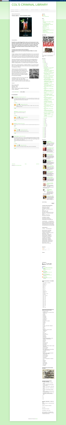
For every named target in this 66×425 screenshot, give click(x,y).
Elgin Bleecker (16, 111)
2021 (44, 127)
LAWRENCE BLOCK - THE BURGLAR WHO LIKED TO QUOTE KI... (49, 90)
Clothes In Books (16, 136)
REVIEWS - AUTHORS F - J (25, 9)
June (44, 120)
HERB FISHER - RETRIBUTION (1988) (49, 75)
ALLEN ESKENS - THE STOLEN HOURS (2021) (48, 83)
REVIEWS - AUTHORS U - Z (15, 11)
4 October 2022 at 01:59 (22, 136)
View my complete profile (45, 16)
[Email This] (20, 91)
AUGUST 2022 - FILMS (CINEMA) (48, 116)
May (44, 121)
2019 (44, 129)
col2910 (17, 104)
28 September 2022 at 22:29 (23, 104)
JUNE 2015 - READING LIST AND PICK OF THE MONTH (50, 184)
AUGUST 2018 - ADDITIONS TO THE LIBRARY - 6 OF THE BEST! (50, 142)
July (44, 119)
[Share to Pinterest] (24, 91)
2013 (44, 136)
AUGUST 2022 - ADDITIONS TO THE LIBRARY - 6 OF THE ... (48, 113)
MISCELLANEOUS (45, 31)
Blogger (37, 418)
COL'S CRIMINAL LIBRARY (30, 4)
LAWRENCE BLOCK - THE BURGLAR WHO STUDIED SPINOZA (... (49, 85)
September (45, 66)
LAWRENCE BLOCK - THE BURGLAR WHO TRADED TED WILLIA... (49, 71)
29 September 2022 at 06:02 (21, 123)
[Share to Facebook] (23, 91)
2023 (44, 61)
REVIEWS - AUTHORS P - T (45, 9)
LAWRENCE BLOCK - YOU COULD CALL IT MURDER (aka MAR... (48, 94)
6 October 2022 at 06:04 (23, 145)
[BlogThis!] (21, 91)
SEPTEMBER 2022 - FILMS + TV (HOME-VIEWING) (48, 69)
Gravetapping (45, 271)
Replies (16, 102)
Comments (44, 249)
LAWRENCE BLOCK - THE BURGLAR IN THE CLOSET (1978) (49, 105)
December (45, 63)
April (44, 122)
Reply (15, 108)
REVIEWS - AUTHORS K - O (35, 9)
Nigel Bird (15, 123)
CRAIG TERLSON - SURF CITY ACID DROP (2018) (50, 148)
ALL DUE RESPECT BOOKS (46, 23)
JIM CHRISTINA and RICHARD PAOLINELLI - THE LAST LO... (48, 101)
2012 (44, 137)
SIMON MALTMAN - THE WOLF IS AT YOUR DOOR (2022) (48, 74)
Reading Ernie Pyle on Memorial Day (47, 277)
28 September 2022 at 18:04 (22, 111)
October (45, 65)
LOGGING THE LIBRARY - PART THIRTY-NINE (50, 154)
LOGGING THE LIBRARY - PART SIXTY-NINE (50, 172)
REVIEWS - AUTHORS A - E (15, 9)
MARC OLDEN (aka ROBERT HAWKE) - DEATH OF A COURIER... (49, 79)
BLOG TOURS (45, 26)
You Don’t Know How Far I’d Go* (47, 269)
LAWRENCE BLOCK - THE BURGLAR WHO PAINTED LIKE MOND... (49, 81)
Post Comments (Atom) (18, 165)
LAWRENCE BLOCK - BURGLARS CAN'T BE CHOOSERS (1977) (48, 110)
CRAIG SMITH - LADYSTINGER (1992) (49, 72)
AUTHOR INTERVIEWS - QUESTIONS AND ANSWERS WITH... (48, 24)
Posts (44, 248)
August (45, 118)
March (45, 123)
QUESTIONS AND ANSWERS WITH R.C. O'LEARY (50, 190)
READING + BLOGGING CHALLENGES (48, 32)
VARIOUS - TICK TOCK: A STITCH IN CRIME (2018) (50, 166)
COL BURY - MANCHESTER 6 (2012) (50, 160)
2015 (44, 134)
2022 (44, 62)
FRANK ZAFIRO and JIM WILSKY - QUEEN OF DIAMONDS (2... (48, 98)
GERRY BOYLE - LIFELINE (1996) (48, 76)
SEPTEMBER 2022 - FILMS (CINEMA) (49, 67)
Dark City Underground (46, 274)
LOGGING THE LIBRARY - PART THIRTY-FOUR (50, 177)
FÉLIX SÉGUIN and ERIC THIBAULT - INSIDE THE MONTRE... (49, 78)
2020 (44, 128)
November (45, 64)
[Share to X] (22, 91)
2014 (44, 135)
